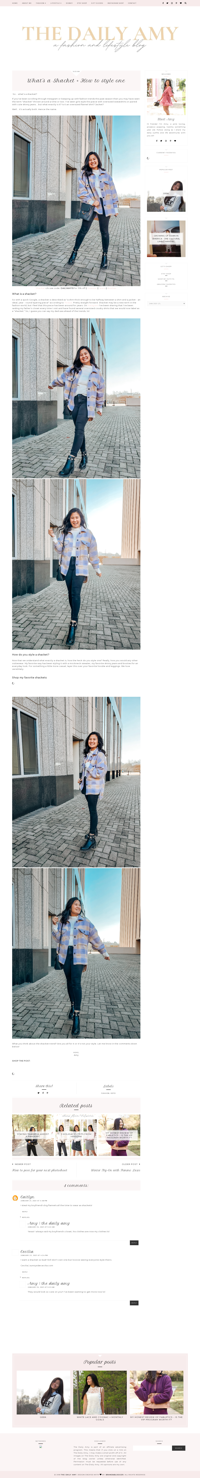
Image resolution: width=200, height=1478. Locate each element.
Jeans (102, 288)
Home (15, 3)
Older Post (130, 1164)
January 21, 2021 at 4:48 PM (34, 1201)
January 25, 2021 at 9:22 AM (41, 1227)
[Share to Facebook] (44, 1093)
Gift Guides (97, 3)
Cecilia (27, 1251)
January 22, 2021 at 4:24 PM (34, 1255)
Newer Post (23, 1164)
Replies (26, 1217)
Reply (25, 1211)
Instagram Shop (115, 3)
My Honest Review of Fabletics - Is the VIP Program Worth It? (156, 1418)
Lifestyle (55, 3)
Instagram (93, 305)
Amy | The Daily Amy (49, 1223)
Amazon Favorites (166, 284)
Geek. (166, 193)
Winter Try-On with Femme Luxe (116, 1170)
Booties (112, 288)
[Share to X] (39, 1093)
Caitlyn (28, 1197)
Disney (69, 3)
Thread (68, 302)
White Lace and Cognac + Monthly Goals (100, 1418)
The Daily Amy (69, 1475)
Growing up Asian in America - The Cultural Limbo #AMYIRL (166, 239)
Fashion (40, 3)
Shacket (40, 288)
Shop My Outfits (166, 279)
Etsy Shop (82, 3)
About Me (27, 3)
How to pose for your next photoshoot (39, 1170)
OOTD (113, 1093)
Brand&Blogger (115, 1475)
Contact (132, 3)
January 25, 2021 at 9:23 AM (41, 1287)
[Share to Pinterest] (47, 1093)
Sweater (92, 288)
